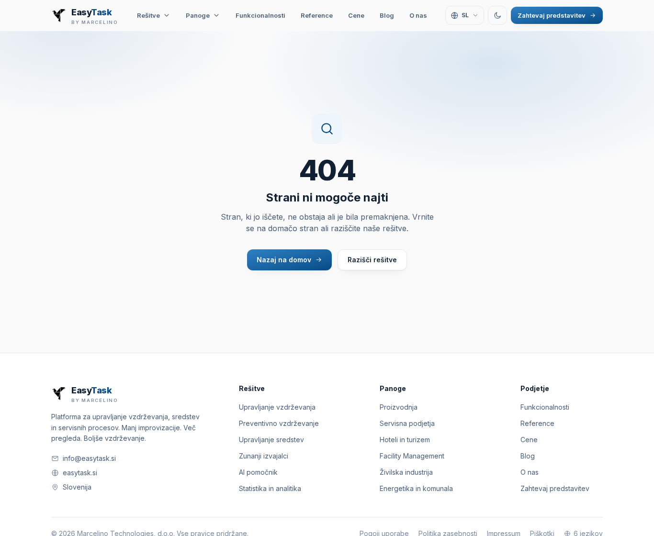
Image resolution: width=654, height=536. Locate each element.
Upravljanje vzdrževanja (277, 407)
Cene (356, 15)
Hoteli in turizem (405, 440)
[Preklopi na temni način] (497, 15)
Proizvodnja (398, 407)
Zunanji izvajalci (263, 456)
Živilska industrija (406, 472)
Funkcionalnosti (260, 15)
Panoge (198, 15)
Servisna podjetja (407, 423)
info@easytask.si (89, 458)
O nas (418, 15)
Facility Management (412, 456)
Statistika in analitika (270, 488)
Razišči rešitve (372, 260)
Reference (317, 15)
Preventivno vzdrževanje (279, 423)
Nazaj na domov (284, 260)
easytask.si (80, 473)
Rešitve (148, 15)
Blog (387, 15)
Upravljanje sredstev (271, 440)
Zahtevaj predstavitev (552, 15)
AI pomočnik (258, 472)
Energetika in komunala (416, 488)
